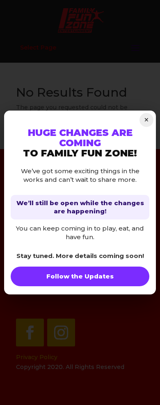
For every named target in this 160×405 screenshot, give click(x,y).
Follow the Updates (80, 276)
